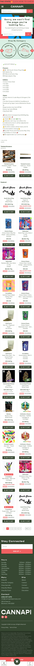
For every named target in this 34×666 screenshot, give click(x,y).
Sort (30, 664)
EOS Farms (9, 323)
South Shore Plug (9, 198)
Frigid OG (25, 200)
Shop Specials (5, 585)
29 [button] (26, 528)
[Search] (29, 11)
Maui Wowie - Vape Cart (8, 478)
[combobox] (13, 11)
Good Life (9, 200)
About (24, 580)
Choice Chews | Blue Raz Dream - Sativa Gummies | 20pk (9, 234)
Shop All (4, 580)
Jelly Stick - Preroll (9, 446)
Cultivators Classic (25, 414)
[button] (2, 6)
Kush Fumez (25, 385)
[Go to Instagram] (6, 617)
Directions (25, 588)
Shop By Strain (6, 590)
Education (25, 590)
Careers (24, 582)
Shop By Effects (6, 588)
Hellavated (25, 231)
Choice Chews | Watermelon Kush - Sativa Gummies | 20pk (25, 326)
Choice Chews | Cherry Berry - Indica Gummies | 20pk (25, 296)
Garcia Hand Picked (8, 383)
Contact (24, 585)
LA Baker (8, 385)
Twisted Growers (9, 164)
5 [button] (20, 528)
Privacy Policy (4, 627)
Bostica (9, 414)
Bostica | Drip (8, 415)
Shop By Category (7, 582)
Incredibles (9, 293)
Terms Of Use (13, 627)
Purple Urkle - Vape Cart (8, 511)
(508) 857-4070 (6, 597)
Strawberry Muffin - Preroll (9, 165)
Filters (4, 664)
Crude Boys (8, 476)
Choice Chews (9, 231)
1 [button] (7, 528)
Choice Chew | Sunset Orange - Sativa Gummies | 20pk (25, 264)
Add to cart (10, 175)
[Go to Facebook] (2, 617)
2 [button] (10, 528)
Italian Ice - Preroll (25, 165)
